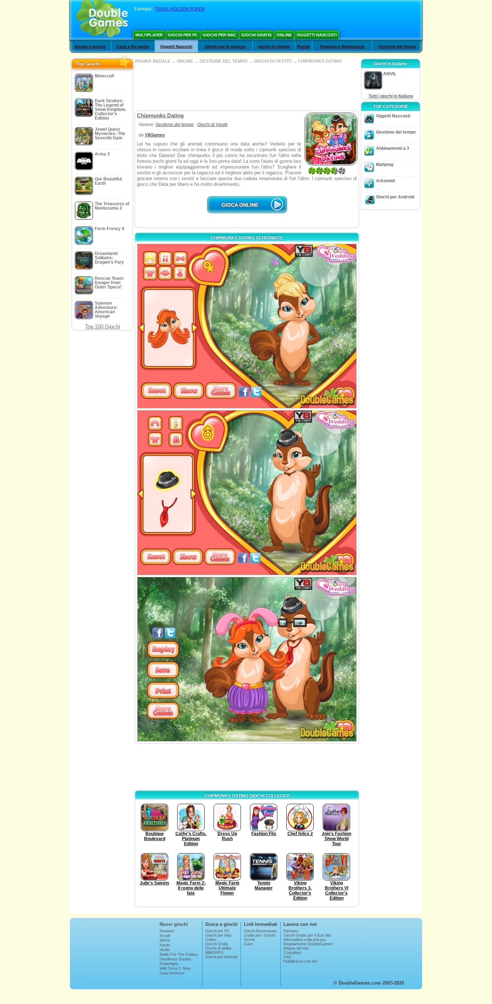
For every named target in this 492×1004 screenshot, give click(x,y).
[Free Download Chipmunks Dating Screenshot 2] (247, 492)
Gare (248, 944)
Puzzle (303, 46)
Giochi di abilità (218, 948)
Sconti (249, 939)
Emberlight (169, 964)
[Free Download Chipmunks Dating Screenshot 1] (247, 326)
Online (284, 35)
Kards (165, 945)
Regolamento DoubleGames (308, 944)
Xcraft (165, 935)
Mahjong (384, 164)
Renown (167, 931)
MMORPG (214, 952)
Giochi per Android (395, 197)
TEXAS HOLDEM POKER (180, 9)
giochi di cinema (274, 46)
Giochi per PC (183, 35)
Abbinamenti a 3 (392, 148)
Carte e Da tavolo (133, 46)
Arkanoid (385, 180)
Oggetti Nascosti (317, 35)
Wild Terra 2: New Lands (175, 970)
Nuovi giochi (174, 924)
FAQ (287, 957)
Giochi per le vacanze (225, 46)
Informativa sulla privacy (304, 939)
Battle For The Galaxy (179, 954)
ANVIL (165, 940)
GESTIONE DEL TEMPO (223, 61)
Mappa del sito (296, 948)
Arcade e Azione (90, 46)
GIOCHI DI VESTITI (272, 61)
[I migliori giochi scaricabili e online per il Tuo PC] (102, 20)
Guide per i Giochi (259, 935)
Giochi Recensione (260, 931)
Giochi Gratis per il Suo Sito (307, 935)
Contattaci (292, 952)
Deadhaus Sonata (175, 959)
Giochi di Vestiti (212, 124)
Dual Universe (172, 973)
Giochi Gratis (256, 35)
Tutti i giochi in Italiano (390, 96)
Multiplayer (149, 35)
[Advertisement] (246, 87)
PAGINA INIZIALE (152, 61)
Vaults (165, 949)
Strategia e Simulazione (342, 46)
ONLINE (185, 61)
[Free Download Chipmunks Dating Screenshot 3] (247, 659)
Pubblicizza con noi (300, 961)
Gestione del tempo (397, 46)
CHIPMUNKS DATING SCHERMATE (247, 238)
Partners (291, 931)
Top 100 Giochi (102, 326)
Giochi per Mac (219, 35)
